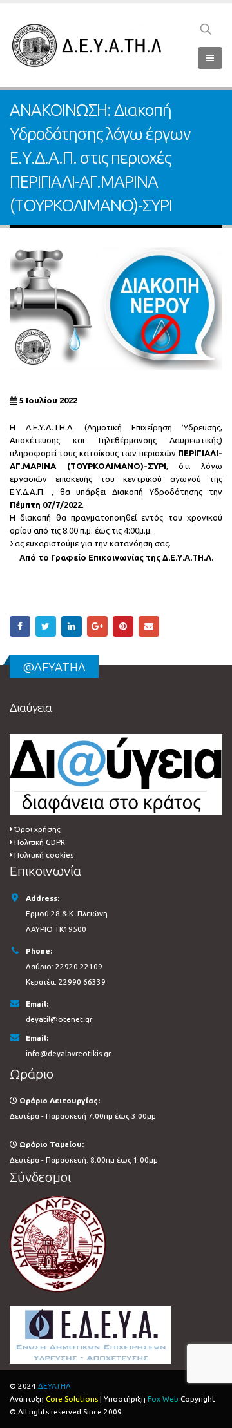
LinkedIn (71, 626)
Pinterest (123, 626)
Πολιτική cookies (43, 855)
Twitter (45, 626)
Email (149, 626)
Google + (97, 626)
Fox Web (163, 1398)
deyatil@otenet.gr (59, 1019)
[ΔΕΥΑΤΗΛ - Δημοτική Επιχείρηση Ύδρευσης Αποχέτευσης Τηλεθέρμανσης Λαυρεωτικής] (89, 45)
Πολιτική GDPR (39, 842)
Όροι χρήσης (37, 829)
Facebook (20, 626)
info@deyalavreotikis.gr (68, 1053)
